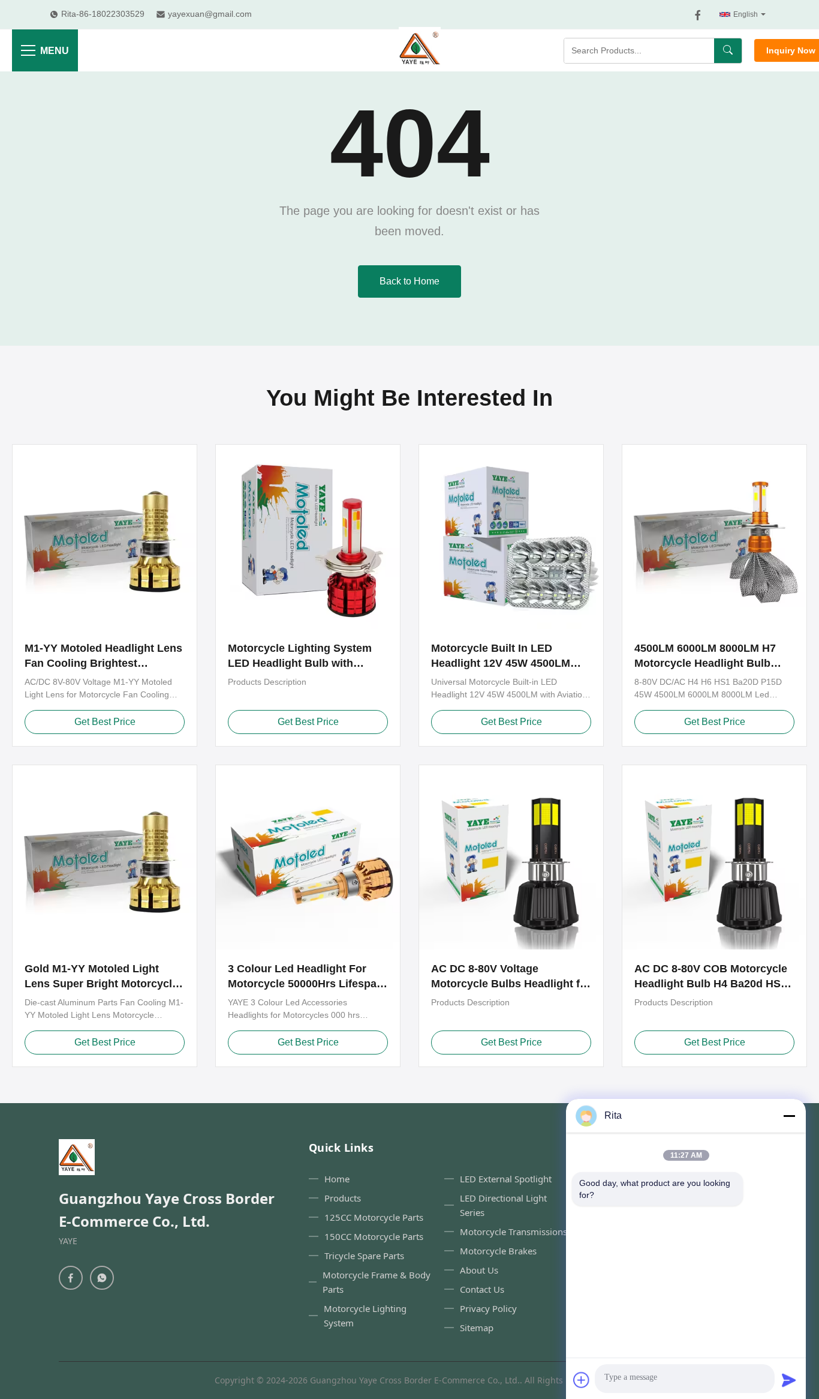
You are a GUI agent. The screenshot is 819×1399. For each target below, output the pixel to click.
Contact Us (482, 1289)
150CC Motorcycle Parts (373, 1236)
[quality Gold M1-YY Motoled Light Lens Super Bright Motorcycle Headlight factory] (105, 857)
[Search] (728, 50)
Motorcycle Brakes (498, 1251)
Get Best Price (105, 722)
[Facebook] (698, 15)
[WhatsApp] (102, 1278)
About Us (479, 1270)
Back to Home (409, 281)
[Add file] (581, 1380)
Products (342, 1198)
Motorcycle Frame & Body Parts (376, 1282)
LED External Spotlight (506, 1179)
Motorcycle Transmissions (513, 1232)
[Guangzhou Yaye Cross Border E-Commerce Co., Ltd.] (420, 50)
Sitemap (476, 1328)
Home (337, 1179)
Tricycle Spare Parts (364, 1256)
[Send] (789, 1380)
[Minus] (789, 1116)
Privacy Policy (488, 1308)
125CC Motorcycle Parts (373, 1217)
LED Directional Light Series (503, 1205)
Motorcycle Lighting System (365, 1315)
